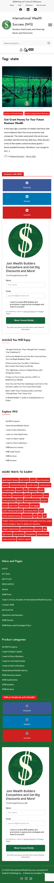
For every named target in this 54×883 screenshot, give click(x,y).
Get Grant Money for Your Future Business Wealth (24, 121)
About (5, 589)
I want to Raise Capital (15, 438)
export (19, 490)
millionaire (24, 505)
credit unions (45, 485)
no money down (31, 510)
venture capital (24, 539)
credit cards (32, 485)
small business (27, 529)
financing (33, 490)
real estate (27, 515)
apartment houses (10, 480)
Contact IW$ (8, 604)
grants (27, 495)
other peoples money (12, 515)
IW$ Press (6, 594)
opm (41, 510)
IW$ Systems (11, 460)
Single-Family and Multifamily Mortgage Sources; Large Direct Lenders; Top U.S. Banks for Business (27, 522)
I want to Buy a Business (16, 430)
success (38, 529)
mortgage (34, 505)
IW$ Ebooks (7, 620)
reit (35, 515)
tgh (44, 529)
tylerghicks (30, 534)
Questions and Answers (12, 615)
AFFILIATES (7, 610)
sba (40, 515)
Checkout (28, 5)
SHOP (5, 568)
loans (5, 505)
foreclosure (18, 495)
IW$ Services (11, 456)
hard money (37, 495)
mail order (13, 505)
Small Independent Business (37, 113)
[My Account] (21, 49)
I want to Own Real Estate (17, 434)
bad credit (24, 480)
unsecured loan (9, 539)
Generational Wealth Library (17, 425)
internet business (31, 500)
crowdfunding (9, 490)
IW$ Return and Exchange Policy (16, 625)
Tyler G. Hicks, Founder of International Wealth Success (27, 599)
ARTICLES (7, 579)
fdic (25, 490)
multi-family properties (13, 510)
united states (42, 534)
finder (41, 490)
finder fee (7, 495)
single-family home (11, 529)
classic (5, 485)
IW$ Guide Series (13, 452)
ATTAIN (6, 574)
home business (9, 500)
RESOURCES (8, 584)
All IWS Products (13, 421)
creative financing (18, 485)
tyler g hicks (19, 534)
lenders (44, 500)
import (20, 500)
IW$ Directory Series (14, 447)
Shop (12, 5)
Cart (19, 5)
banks (32, 480)
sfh (44, 515)
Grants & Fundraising (13, 113)
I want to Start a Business (16, 443)
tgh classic (7, 534)
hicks (46, 495)
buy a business (43, 480)
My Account (41, 5)
